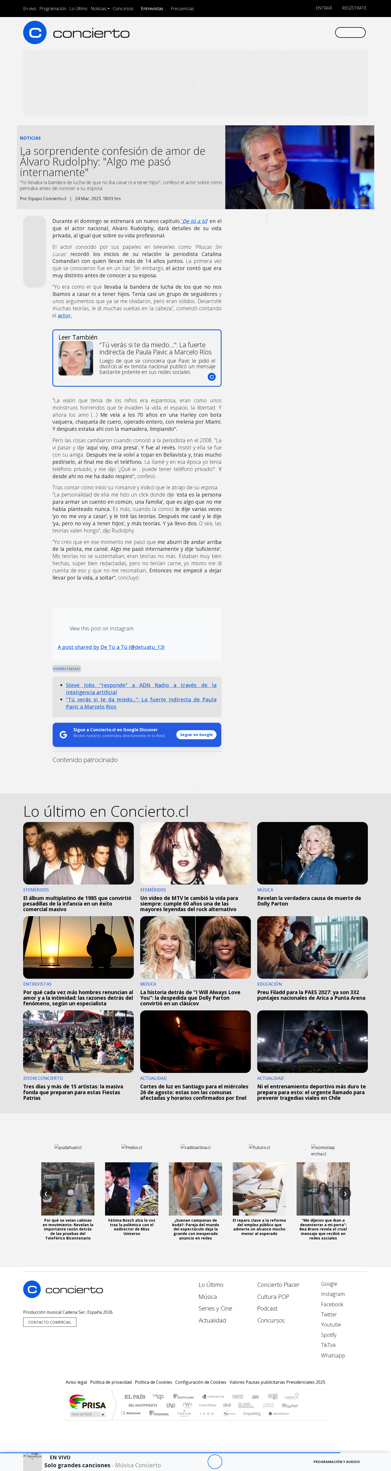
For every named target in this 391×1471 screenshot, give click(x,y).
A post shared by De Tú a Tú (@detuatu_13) (111, 647)
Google (328, 1283)
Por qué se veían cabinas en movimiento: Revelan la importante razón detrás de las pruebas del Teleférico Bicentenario (68, 1229)
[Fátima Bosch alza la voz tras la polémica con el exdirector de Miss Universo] (131, 1189)
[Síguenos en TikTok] (321, 32)
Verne (257, 1405)
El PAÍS (135, 1397)
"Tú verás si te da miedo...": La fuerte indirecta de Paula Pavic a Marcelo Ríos (141, 703)
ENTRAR (323, 8)
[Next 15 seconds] (229, 1462)
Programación (52, 8)
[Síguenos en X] (295, 32)
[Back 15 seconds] (200, 1462)
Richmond (131, 1419)
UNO (171, 1405)
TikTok (328, 1345)
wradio (186, 1405)
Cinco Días (207, 1405)
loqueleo (250, 1419)
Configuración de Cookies (200, 1382)
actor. (65, 315)
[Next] (244, 1462)
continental (227, 1405)
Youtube (330, 1324)
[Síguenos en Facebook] (286, 32)
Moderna (158, 1419)
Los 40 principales (160, 1397)
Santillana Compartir (213, 1397)
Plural (182, 1419)
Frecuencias (182, 8)
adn (272, 1397)
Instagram (332, 1294)
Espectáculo (68, 668)
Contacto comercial (49, 1322)
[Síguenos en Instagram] (277, 32)
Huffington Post (142, 1405)
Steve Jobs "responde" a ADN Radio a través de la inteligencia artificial (141, 688)
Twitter (328, 1314)
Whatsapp (332, 1355)
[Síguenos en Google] (269, 32)
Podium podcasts (131, 1411)
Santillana (185, 1397)
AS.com (254, 1397)
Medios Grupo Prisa (87, 1414)
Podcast (267, 1308)
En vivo (29, 8)
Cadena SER (238, 1397)
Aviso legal (76, 1382)
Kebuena (292, 1405)
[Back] (185, 1462)
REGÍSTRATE (354, 8)
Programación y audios (337, 1461)
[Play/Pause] (214, 1462)
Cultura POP (273, 1296)
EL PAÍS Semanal (241, 1405)
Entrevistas (152, 8)
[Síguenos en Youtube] (304, 32)
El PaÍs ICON (206, 1419)
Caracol (291, 1397)
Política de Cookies (153, 1382)
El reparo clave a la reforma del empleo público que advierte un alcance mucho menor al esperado (259, 1227)
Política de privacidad (111, 1382)
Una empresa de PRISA (87, 1401)
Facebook (331, 1304)
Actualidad (212, 1320)
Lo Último (78, 8)
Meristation (276, 1419)
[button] (170, 1452)
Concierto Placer (278, 1284)
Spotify (328, 1334)
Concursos (123, 8)
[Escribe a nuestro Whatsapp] (330, 32)
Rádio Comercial (299, 1419)
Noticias (98, 8)
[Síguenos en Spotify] (312, 32)
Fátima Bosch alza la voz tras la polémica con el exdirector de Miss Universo (131, 1227)
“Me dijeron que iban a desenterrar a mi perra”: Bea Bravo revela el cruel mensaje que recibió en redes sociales (323, 1229)
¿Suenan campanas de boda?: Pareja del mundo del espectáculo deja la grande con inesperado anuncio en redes (195, 1229)
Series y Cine (215, 1308)
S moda (227, 1419)
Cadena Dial (273, 1405)
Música (208, 1296)
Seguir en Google (196, 734)
